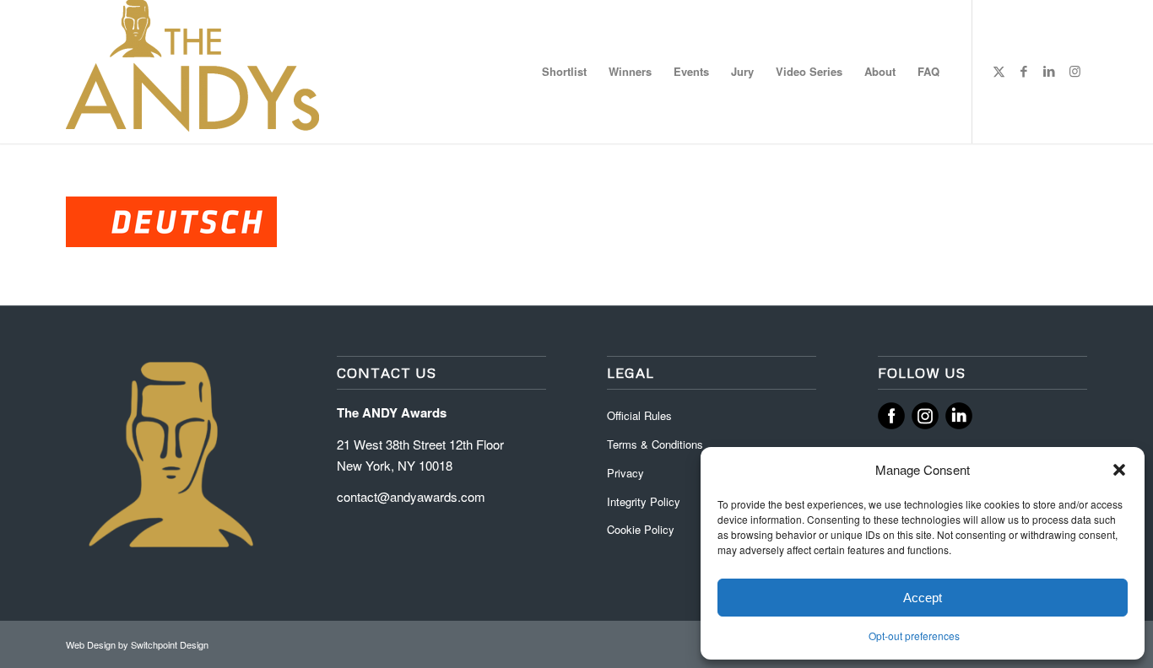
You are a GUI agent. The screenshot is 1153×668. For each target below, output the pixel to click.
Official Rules (639, 415)
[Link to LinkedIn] (1049, 71)
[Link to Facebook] (1024, 71)
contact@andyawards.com (411, 496)
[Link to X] (998, 71)
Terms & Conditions (655, 444)
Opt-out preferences (914, 635)
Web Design (92, 644)
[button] (1119, 469)
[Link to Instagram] (1074, 71)
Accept (922, 597)
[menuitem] (564, 71)
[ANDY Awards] (192, 71)
